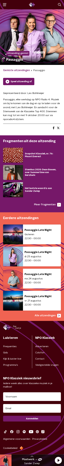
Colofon (39, 352)
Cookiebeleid (10, 448)
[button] (58, 460)
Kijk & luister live (12, 359)
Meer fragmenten (45, 204)
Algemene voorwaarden (16, 439)
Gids (5, 352)
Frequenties (10, 346)
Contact (39, 359)
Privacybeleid (39, 439)
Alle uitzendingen (45, 315)
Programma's (10, 365)
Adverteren (41, 346)
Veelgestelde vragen (47, 365)
